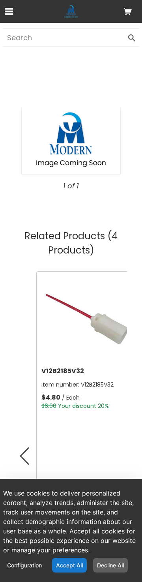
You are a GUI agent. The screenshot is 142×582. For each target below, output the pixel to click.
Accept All (69, 565)
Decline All (110, 565)
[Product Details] (71, 11)
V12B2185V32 (62, 370)
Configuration (24, 565)
